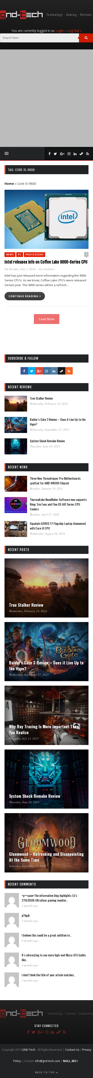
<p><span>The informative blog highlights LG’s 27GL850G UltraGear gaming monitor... (49, 897)
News (10, 254)
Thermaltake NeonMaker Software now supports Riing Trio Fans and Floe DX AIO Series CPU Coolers (58, 504)
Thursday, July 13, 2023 (24, 738)
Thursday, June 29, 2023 (45, 446)
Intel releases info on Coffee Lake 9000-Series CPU (46, 261)
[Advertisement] (46, 98)
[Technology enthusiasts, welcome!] (46, 18)
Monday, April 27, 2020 (44, 514)
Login (60, 30)
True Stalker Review (41, 398)
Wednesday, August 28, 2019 (47, 534)
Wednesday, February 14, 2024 (49, 404)
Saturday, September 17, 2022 (27, 866)
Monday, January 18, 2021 (46, 488)
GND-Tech (28, 1050)
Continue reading (24, 296)
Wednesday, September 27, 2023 (49, 430)
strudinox (49, 269)
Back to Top (45, 1072)
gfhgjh (26, 915)
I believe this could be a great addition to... (47, 935)
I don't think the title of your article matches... (49, 974)
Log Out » (74, 30)
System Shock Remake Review (47, 440)
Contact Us (72, 1050)
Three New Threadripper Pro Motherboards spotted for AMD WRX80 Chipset (55, 480)
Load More (46, 319)
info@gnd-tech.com (47, 1061)
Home (9, 183)
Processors (35, 254)
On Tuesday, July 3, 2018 (20, 269)
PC (19, 254)
